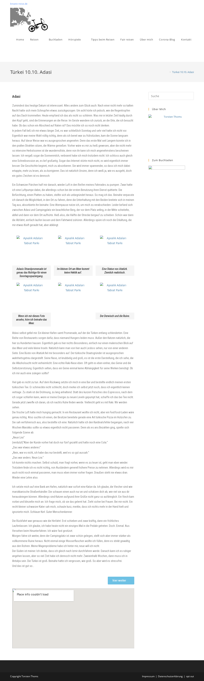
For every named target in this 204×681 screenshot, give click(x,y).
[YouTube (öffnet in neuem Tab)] (192, 4)
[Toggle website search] (17, 54)
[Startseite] (167, 72)
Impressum (148, 676)
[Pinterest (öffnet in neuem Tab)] (188, 4)
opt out (190, 676)
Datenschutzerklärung (170, 676)
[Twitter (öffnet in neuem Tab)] (183, 4)
